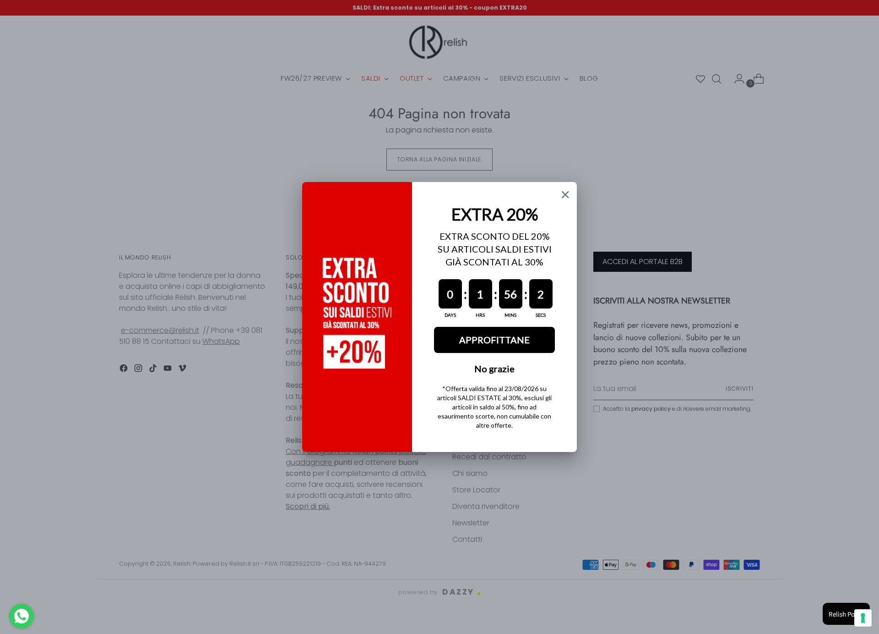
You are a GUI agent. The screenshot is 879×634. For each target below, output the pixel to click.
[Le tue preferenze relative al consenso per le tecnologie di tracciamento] (863, 618)
